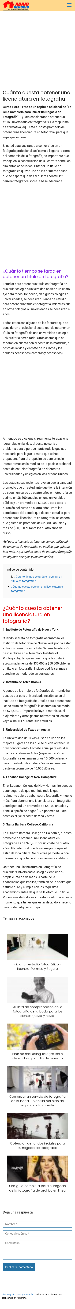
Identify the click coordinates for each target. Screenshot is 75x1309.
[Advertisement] (37, 50)
